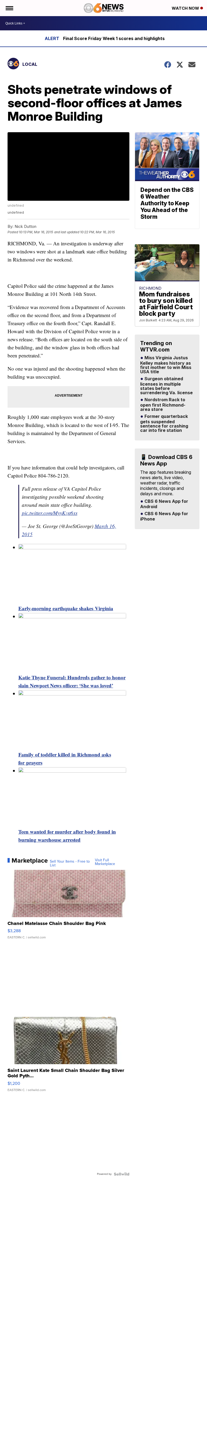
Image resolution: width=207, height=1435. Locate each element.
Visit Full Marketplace (105, 862)
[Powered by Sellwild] (121, 1174)
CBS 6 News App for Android (164, 504)
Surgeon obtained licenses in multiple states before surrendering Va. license (166, 385)
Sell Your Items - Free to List (70, 863)
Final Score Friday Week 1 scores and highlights (114, 38)
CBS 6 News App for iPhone (164, 516)
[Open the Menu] (9, 8)
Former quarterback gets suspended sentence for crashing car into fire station (164, 423)
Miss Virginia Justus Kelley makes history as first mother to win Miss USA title (165, 365)
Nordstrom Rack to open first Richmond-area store (162, 404)
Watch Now (186, 8)
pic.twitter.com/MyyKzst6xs (49, 513)
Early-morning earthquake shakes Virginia (65, 608)
